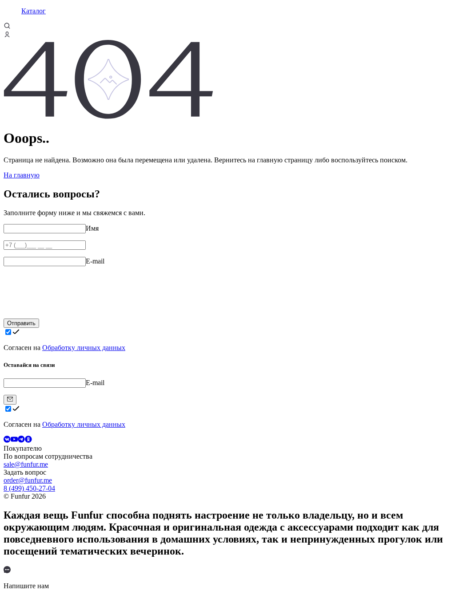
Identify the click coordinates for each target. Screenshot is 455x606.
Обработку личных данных (83, 347)
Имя (92, 228)
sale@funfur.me (26, 464)
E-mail (95, 261)
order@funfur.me (28, 480)
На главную (22, 175)
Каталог (33, 11)
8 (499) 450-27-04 (29, 488)
